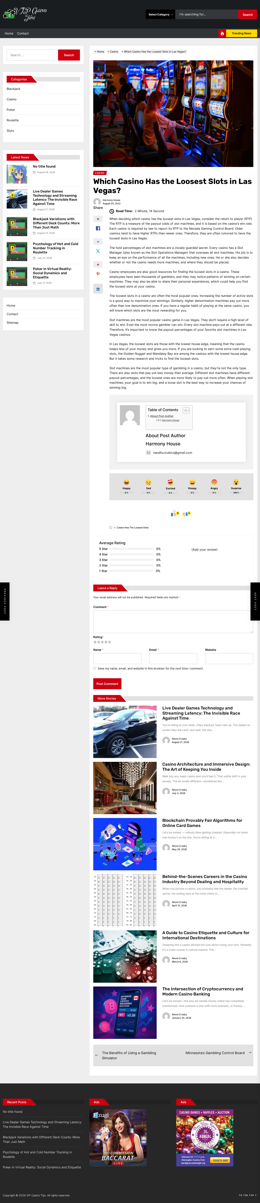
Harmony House (111, 200)
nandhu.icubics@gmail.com (172, 453)
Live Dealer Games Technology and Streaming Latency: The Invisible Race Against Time (201, 713)
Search (248, 15)
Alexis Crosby (179, 738)
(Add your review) (204, 549)
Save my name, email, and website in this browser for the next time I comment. (150, 668)
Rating (98, 637)
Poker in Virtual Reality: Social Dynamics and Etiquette (52, 273)
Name (98, 650)
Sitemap (12, 322)
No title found (44, 166)
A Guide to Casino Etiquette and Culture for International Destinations (205, 935)
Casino (12, 99)
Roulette (13, 120)
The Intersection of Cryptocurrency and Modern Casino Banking (202, 991)
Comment (101, 607)
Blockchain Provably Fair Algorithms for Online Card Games (202, 823)
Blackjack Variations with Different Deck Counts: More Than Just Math (56, 223)
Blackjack (13, 89)
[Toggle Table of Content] (184, 410)
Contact (23, 33)
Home (9, 33)
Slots (10, 131)
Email (154, 650)
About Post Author (161, 416)
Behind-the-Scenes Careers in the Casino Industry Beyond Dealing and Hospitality (204, 879)
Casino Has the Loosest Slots (132, 527)
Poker (11, 110)
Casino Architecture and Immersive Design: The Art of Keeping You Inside (206, 767)
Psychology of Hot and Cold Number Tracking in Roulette (55, 248)
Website (210, 650)
